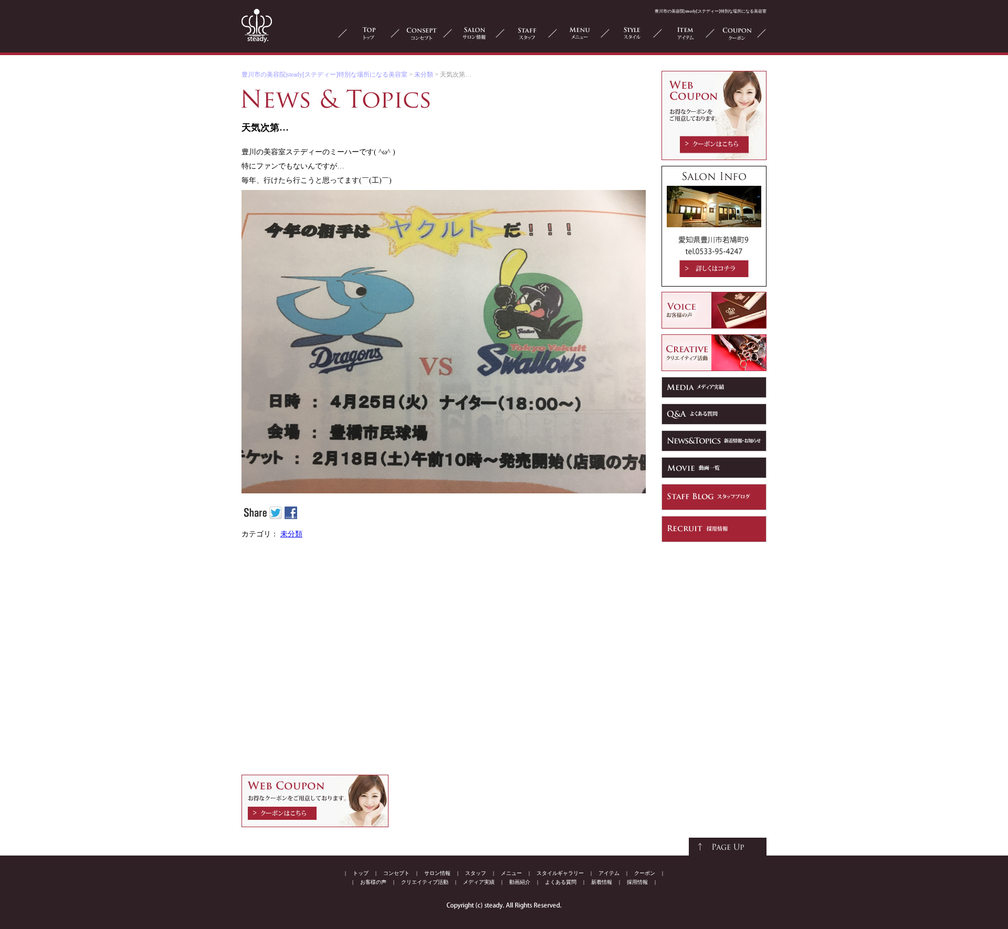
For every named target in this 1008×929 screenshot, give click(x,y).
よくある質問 (560, 882)
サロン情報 (437, 873)
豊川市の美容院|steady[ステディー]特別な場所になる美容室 (324, 74)
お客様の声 (373, 882)
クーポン (644, 873)
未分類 (423, 74)
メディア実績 (479, 882)
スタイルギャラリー (560, 873)
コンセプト (396, 873)
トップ (361, 873)
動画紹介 (519, 882)
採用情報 (637, 882)
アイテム (609, 873)
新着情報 (601, 882)
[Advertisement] (444, 659)
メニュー (511, 873)
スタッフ (475, 873)
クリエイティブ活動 (424, 882)
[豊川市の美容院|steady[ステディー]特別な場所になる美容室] (257, 40)
